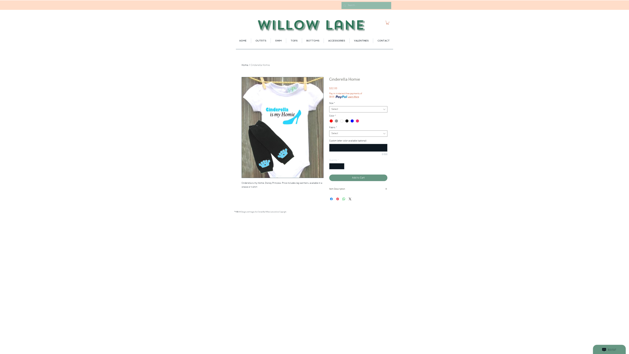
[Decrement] (332, 166)
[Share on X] (350, 199)
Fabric (333, 127)
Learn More (353, 97)
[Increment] (342, 166)
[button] (387, 23)
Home (245, 65)
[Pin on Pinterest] (338, 199)
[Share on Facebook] (331, 199)
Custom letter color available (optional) (348, 140)
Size (332, 103)
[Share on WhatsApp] (344, 199)
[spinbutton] (337, 166)
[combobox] (358, 109)
